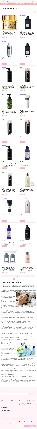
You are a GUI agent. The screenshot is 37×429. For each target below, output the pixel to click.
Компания (12, 397)
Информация (21, 397)
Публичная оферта (22, 401)
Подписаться (32, 393)
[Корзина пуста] (35, 1)
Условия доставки (30, 400)
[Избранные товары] (32, 1)
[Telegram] (2, 416)
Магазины (20, 400)
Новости (2, 400)
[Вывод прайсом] (35, 12)
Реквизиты (20, 398)
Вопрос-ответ (29, 403)
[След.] (25, 279)
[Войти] (30, 1)
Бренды (2, 401)
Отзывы (11, 400)
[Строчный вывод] (33, 12)
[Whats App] (4, 416)
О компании (12, 398)
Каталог (2, 398)
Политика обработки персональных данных (22, 404)
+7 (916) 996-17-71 (4, 407)
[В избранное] (16, 15)
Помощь (29, 397)
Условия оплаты (30, 398)
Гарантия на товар (30, 401)
